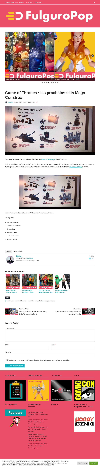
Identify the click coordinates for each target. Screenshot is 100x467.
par (48, 159)
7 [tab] (55, 82)
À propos (8, 251)
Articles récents (17, 251)
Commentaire (10, 328)
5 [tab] (51, 82)
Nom (7, 345)
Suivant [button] (92, 55)
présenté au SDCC (75, 167)
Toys (7, 297)
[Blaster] (10, 260)
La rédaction (29, 2)
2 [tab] (44, 82)
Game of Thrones (21, 301)
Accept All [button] (93, 463)
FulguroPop (29, 258)
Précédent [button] (7, 55)
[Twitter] (92, 258)
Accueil (7, 2)
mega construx (49, 301)
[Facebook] (90, 258)
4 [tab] (48, 82)
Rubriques (14, 2)
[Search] (94, 2)
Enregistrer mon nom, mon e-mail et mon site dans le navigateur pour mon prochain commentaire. (38, 360)
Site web (8, 352)
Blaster (10, 102)
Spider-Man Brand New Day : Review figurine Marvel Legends (38, 422)
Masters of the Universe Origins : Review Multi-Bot (38, 414)
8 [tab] (57, 82)
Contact (21, 2)
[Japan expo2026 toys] (29, 56)
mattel (31, 301)
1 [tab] (42, 82)
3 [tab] (46, 82)
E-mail (53, 345)
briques (10, 301)
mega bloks (39, 301)
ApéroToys (38, 2)
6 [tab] (53, 82)
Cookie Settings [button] (82, 463)
